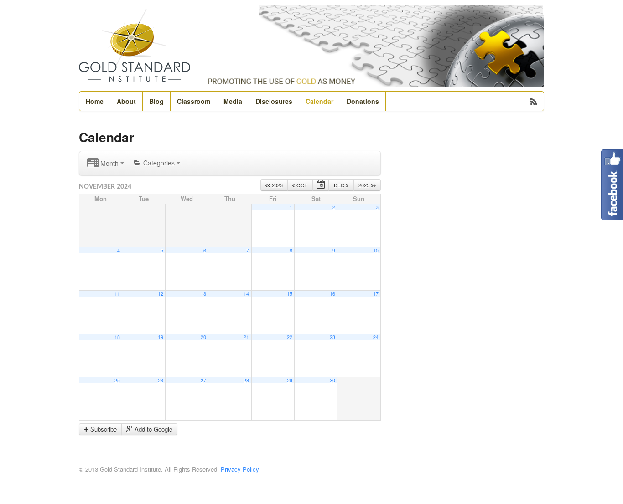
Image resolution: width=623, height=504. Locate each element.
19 (160, 337)
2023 (276, 185)
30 (332, 380)
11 (117, 293)
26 (160, 380)
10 (376, 250)
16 (332, 293)
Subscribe (102, 429)
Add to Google (152, 429)
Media (232, 101)
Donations (363, 101)
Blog (156, 101)
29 (289, 380)
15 (289, 293)
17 (376, 293)
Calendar (319, 101)
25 (117, 380)
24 (376, 337)
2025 (364, 185)
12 (160, 293)
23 (332, 337)
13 (203, 293)
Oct (301, 185)
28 (246, 380)
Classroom (193, 101)
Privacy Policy (240, 469)
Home (95, 101)
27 (203, 380)
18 (117, 337)
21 (246, 337)
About (126, 101)
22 (289, 337)
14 (246, 293)
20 (203, 337)
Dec (340, 185)
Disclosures (273, 101)
